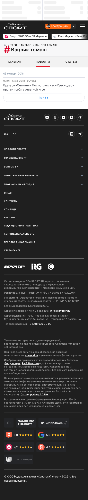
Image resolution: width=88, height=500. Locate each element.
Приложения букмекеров (21, 175)
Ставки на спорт (15, 158)
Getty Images (12, 363)
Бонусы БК (11, 166)
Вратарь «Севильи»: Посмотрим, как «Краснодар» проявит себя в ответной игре (38, 87)
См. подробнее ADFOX (35, 394)
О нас (8, 193)
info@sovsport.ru (60, 310)
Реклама (10, 217)
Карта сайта (12, 250)
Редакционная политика (21, 225)
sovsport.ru (31, 355)
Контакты (11, 201)
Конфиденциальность (19, 234)
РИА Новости (30, 363)
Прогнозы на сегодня (19, 184)
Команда (10, 209)
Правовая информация (19, 242)
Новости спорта (15, 149)
